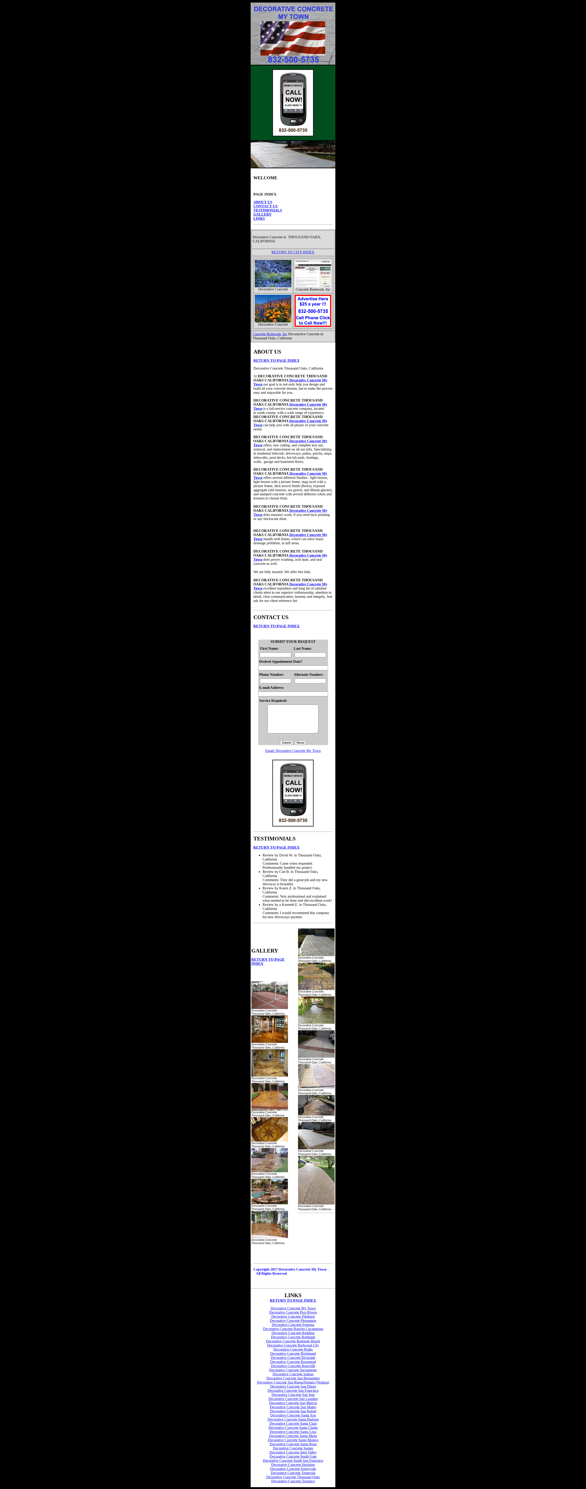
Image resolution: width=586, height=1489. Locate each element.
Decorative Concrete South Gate (293, 1456)
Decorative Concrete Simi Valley (293, 1452)
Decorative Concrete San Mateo (293, 1407)
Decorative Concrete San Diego (293, 1386)
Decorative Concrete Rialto (293, 1349)
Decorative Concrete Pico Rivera (293, 1312)
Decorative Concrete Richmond (293, 1353)
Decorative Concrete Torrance (293, 1481)
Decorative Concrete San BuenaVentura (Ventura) (293, 1382)
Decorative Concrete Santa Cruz (293, 1432)
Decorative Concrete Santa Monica (293, 1440)
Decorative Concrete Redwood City (293, 1345)
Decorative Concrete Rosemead (293, 1362)
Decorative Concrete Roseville (293, 1366)
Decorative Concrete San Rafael (293, 1411)
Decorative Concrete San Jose (293, 1395)
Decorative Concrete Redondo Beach (293, 1341)
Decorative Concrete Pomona (293, 1325)
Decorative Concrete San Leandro (293, 1399)
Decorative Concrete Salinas (293, 1374)
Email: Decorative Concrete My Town (293, 751)
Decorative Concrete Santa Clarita (293, 1428)
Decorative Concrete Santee (293, 1448)
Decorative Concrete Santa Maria (293, 1436)
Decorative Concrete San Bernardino (293, 1378)
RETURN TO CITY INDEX (293, 252)
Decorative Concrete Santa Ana (293, 1415)
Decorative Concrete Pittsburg (293, 1316)
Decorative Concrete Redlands (293, 1337)
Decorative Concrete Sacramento (293, 1370)
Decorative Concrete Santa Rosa (293, 1444)
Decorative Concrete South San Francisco (293, 1460)
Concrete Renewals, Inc (270, 334)
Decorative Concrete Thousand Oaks (293, 1477)
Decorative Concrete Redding (293, 1333)
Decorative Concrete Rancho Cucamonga (293, 1329)
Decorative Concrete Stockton (293, 1465)
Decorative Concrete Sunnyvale (293, 1469)
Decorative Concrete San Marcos (293, 1403)
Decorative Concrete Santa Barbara (293, 1419)
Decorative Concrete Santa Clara (293, 1423)
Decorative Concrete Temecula (293, 1473)
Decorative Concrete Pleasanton (293, 1321)
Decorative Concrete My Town (293, 1308)
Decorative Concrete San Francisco (293, 1390)
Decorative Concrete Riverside (293, 1358)
